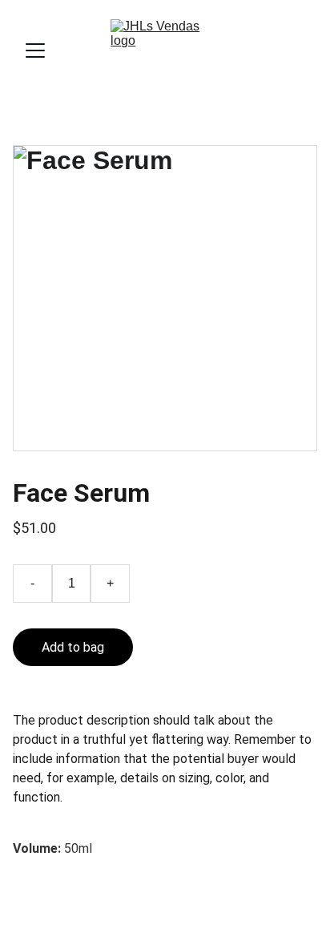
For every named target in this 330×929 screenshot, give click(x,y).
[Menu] (35, 50)
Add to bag (73, 647)
